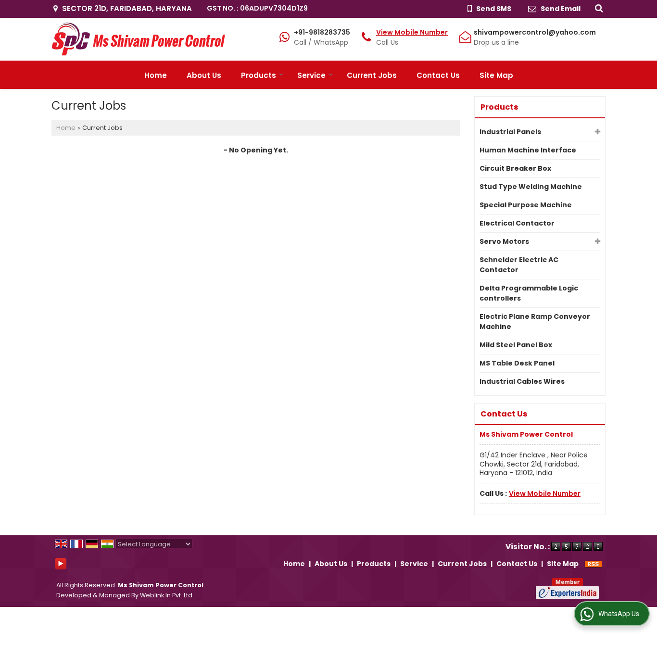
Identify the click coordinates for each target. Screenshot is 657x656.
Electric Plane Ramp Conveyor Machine (535, 321)
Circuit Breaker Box (515, 168)
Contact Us (438, 75)
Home (155, 75)
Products (258, 75)
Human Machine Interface (528, 150)
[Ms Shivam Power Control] (138, 39)
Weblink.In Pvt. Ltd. (167, 595)
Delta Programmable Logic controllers (529, 293)
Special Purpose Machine (526, 205)
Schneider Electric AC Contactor (519, 265)
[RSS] (593, 563)
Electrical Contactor (517, 223)
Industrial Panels (510, 132)
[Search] (598, 7)
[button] (412, 32)
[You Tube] (60, 563)
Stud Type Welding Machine (531, 186)
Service (311, 75)
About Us (204, 75)
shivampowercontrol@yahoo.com (535, 32)
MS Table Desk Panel (517, 363)
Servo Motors (504, 241)
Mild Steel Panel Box (516, 345)
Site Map (496, 75)
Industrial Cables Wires (522, 381)
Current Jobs (372, 75)
